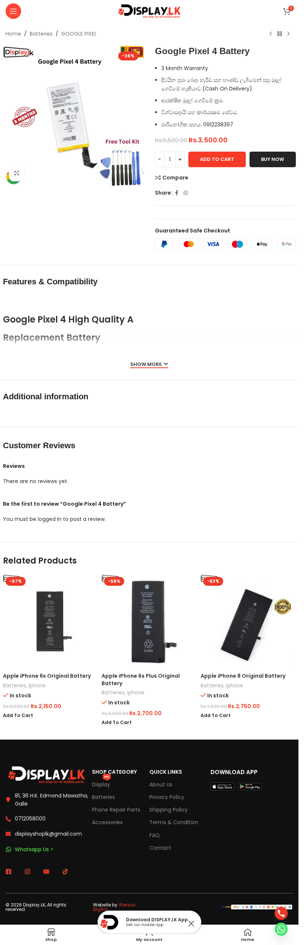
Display (101, 783)
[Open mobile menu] (13, 11)
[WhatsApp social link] (185, 193)
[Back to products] (279, 34)
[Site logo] (149, 10)
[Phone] (281, 913)
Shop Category (114, 772)
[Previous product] (270, 34)
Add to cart (217, 159)
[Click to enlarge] (17, 173)
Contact (160, 848)
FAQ (154, 835)
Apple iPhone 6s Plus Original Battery (141, 679)
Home (13, 33)
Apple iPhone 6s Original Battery (47, 676)
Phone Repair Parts (116, 809)
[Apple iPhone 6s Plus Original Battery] (149, 622)
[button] (18, 715)
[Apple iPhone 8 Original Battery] (248, 622)
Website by (114, 907)
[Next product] (288, 34)
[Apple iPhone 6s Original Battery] (50, 622)
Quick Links (165, 772)
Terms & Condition (173, 822)
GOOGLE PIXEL (79, 33)
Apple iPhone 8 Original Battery (243, 676)
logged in (50, 519)
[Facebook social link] (176, 193)
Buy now (272, 159)
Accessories (107, 822)
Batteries (41, 33)
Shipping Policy (168, 809)
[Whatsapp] (281, 929)
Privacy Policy (166, 797)
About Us (160, 784)
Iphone (37, 685)
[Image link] (46, 774)
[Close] (191, 923)
